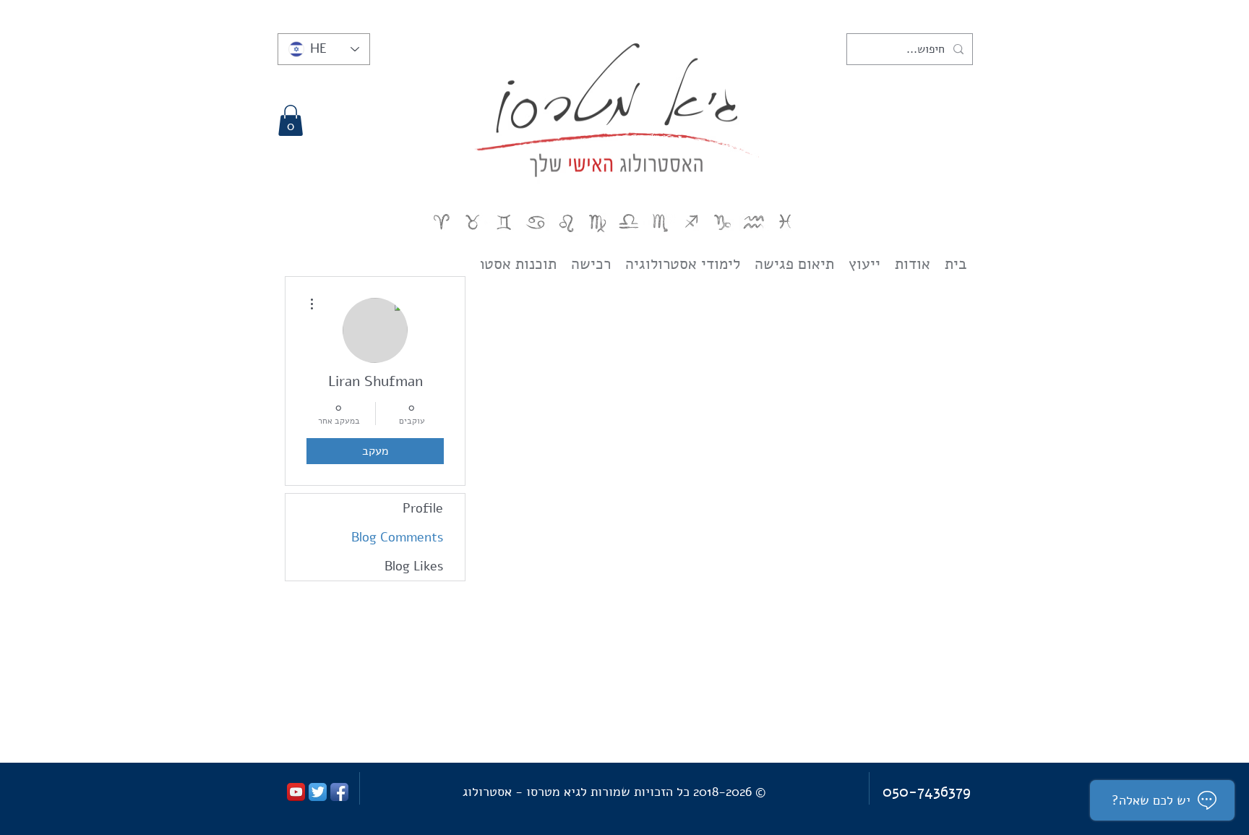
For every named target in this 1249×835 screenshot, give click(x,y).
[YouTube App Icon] (296, 792)
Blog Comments (397, 537)
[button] (291, 120)
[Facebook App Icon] (339, 792)
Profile (423, 508)
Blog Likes (414, 566)
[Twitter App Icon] (318, 792)
